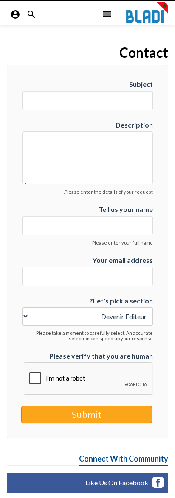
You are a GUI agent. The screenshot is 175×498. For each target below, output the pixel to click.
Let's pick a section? (121, 301)
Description (134, 125)
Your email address (123, 260)
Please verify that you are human (101, 356)
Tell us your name (126, 209)
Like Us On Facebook (116, 483)
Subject (141, 84)
